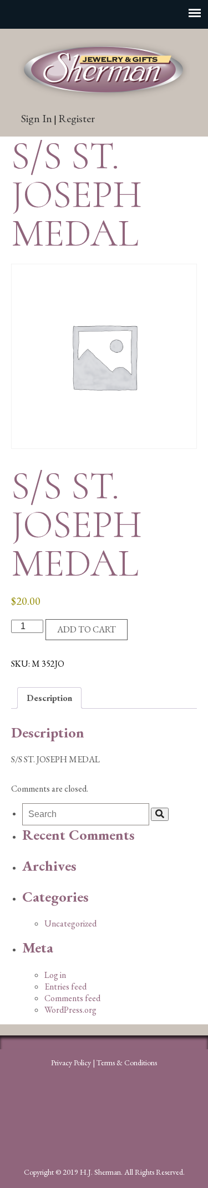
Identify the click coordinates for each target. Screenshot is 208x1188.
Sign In (36, 118)
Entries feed (65, 986)
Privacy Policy (71, 1062)
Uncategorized (70, 923)
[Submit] (160, 814)
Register (76, 118)
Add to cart (86, 629)
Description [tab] (49, 698)
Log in (55, 975)
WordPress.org (70, 1010)
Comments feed (72, 998)
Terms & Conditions (127, 1062)
